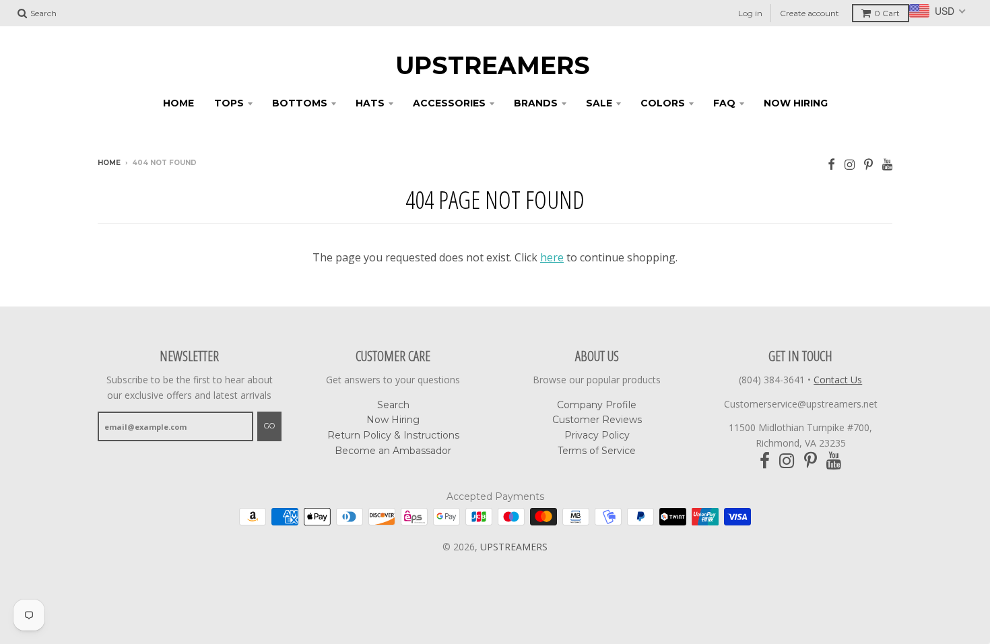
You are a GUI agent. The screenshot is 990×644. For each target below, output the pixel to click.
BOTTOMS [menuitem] (299, 103)
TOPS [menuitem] (229, 103)
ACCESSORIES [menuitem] (449, 103)
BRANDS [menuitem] (536, 103)
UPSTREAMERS (492, 65)
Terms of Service (597, 451)
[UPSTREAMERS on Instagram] (850, 164)
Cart (887, 13)
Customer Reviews (597, 420)
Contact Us (838, 379)
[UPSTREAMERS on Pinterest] (868, 164)
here (552, 257)
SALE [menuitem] (599, 103)
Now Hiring (393, 420)
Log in (750, 13)
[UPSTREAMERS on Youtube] (887, 164)
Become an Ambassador (393, 451)
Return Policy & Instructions (393, 435)
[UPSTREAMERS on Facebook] (831, 164)
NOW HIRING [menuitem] (796, 103)
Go (269, 425)
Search (393, 405)
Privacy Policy (597, 435)
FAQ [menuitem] (724, 103)
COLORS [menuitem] (662, 103)
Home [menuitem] (178, 103)
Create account (809, 13)
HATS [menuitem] (370, 103)
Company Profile (596, 405)
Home (109, 162)
